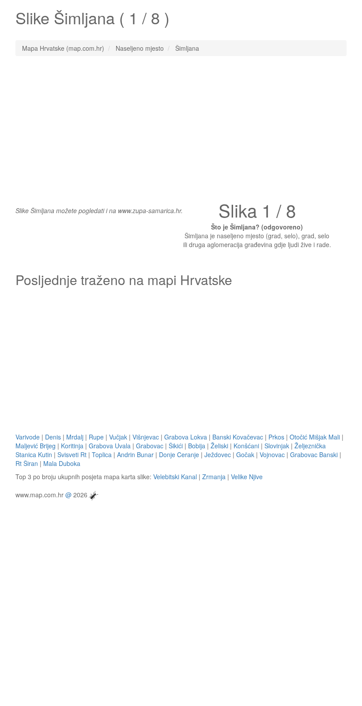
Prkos (276, 436)
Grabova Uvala (110, 445)
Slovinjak (276, 445)
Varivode (27, 436)
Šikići (176, 445)
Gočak (245, 454)
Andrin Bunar (135, 454)
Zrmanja (214, 476)
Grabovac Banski (314, 454)
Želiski (219, 445)
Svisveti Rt (72, 454)
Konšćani (246, 445)
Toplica (102, 454)
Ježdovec (217, 454)
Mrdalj (74, 436)
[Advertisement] (181, 126)
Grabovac (149, 445)
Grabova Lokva (185, 436)
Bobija (196, 445)
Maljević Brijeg (35, 445)
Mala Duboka (61, 463)
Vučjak (118, 436)
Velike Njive (247, 476)
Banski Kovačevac (237, 436)
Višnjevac (145, 436)
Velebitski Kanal (175, 476)
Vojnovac (272, 454)
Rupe (96, 436)
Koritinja (72, 445)
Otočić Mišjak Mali (315, 436)
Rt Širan (26, 463)
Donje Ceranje (179, 454)
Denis (53, 436)
